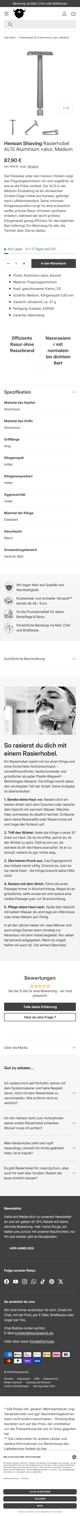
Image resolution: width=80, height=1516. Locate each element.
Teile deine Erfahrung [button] (40, 1007)
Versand (32, 166)
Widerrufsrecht (13, 1382)
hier (44, 1449)
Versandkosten (15, 1414)
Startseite (9, 37)
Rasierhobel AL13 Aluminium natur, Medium (44, 37)
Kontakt (8, 1378)
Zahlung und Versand (38, 1382)
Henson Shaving (23, 143)
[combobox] (40, 24)
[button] (73, 13)
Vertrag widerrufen (44, 1386)
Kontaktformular (42, 1341)
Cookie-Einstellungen (16, 1386)
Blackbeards (21, 1372)
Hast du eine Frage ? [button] (40, 1017)
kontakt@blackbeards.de (34, 1333)
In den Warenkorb (53, 263)
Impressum (23, 1378)
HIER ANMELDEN (22, 1248)
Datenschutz (50, 1378)
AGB (36, 1378)
